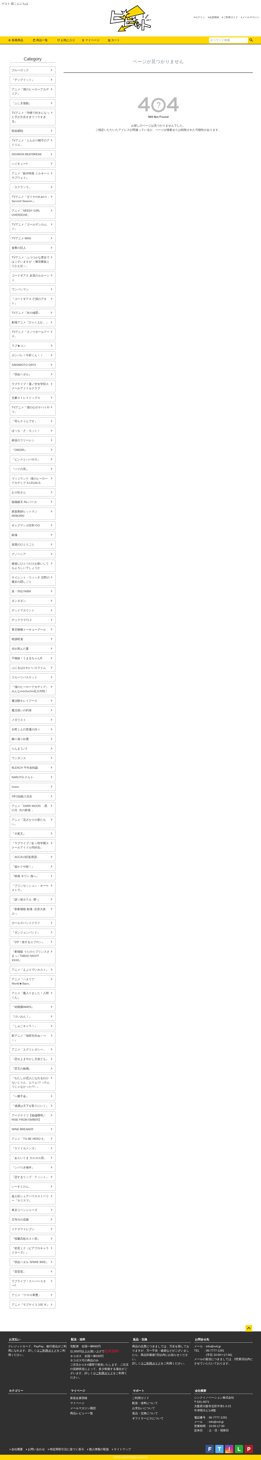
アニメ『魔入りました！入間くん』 (30, 995)
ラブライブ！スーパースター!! (29, 1283)
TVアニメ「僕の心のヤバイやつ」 (31, 409)
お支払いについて (143, 1408)
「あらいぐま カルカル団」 (29, 1157)
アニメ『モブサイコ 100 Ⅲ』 (31, 1304)
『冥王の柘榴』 (22, 1068)
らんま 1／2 (19, 748)
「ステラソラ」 (22, 187)
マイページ (92, 40)
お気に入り (68, 40)
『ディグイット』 (23, 79)
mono (15, 786)
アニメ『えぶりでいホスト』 (30, 969)
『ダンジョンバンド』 (26, 932)
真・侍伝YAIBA (21, 591)
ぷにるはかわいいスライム (29, 667)
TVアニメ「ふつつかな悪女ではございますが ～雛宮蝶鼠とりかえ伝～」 (31, 262)
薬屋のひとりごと (23, 544)
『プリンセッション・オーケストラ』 (30, 888)
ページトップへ (249, 1328)
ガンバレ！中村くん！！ (27, 355)
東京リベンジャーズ (24, 1210)
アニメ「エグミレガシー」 (29, 1049)
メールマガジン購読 (83, 1408)
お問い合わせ (36, 1449)
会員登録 (214, 17)
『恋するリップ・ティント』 (30, 1177)
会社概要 (200, 1390)
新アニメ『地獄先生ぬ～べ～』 (29, 1037)
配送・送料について (145, 1403)
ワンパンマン (20, 289)
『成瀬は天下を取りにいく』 (30, 1105)
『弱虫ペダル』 (22, 374)
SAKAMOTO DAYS (24, 364)
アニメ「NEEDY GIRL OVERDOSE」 (26, 212)
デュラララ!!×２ (22, 620)
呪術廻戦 (17, 130)
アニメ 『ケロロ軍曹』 (26, 1295)
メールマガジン (250, 17)
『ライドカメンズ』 (24, 1148)
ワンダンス (19, 758)
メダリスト (19, 719)
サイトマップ (122, 1449)
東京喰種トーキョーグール (29, 629)
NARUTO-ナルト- (23, 777)
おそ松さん (19, 492)
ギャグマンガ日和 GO (26, 525)
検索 (251, 40)
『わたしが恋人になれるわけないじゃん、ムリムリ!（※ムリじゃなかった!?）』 (31, 1082)
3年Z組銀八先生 (22, 796)
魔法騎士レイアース (24, 700)
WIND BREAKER (22, 1129)
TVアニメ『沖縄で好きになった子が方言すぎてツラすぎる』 (31, 117)
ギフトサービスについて (148, 1418)
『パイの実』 (20, 469)
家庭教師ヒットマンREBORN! (24, 513)
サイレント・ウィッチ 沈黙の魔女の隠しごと (31, 579)
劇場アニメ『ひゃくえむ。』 (30, 322)
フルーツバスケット (24, 677)
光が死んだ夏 (20, 648)
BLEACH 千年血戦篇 (25, 767)
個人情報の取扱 (99, 1449)
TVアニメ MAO (21, 238)
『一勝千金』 (20, 1096)
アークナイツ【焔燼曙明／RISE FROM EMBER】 (29, 1117)
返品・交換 (140, 1339)
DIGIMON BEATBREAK (27, 154)
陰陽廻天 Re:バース (24, 502)
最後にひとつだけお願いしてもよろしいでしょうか (30, 565)
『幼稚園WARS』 (23, 1007)
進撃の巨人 (19, 247)
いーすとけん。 (22, 1186)
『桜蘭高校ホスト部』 (26, 1238)
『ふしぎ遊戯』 (22, 103)
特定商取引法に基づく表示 (67, 1449)
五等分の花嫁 (20, 1219)
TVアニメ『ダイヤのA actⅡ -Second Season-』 (30, 199)
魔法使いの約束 (22, 710)
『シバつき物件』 (23, 1167)
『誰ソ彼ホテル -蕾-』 (26, 899)
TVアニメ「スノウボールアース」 (31, 334)
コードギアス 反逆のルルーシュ (31, 277)
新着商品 (17, 40)
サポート (138, 1390)
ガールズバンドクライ (26, 923)
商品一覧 (42, 40)
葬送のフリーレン (23, 440)
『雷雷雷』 (19, 1271)
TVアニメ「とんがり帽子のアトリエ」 (31, 142)
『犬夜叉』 (19, 833)
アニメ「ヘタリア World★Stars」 (23, 981)
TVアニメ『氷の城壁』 (26, 312)
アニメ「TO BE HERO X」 (29, 1138)
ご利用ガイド (230, 17)
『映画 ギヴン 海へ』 (25, 876)
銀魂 (14, 535)
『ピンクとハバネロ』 (26, 459)
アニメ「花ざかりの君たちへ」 (29, 822)
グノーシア (19, 554)
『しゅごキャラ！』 (24, 1026)
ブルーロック (20, 70)
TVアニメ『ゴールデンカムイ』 (29, 226)
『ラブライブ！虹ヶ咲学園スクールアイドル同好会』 (30, 845)
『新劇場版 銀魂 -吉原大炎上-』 (29, 911)
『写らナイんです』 (24, 421)
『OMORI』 (19, 449)
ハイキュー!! (20, 163)
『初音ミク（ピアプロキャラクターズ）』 (30, 1250)
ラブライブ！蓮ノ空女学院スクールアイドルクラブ (30, 386)
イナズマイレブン (23, 1229)
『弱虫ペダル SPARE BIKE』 (30, 1262)
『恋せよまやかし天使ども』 (30, 1059)
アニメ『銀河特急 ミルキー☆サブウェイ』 (31, 175)
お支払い (14, 1339)
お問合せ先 (202, 1339)
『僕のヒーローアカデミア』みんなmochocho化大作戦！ (30, 689)
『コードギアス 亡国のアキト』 (29, 301)
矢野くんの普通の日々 (26, 729)
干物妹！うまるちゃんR (27, 658)
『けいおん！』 (22, 1016)
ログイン (200, 17)
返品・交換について (145, 1413)
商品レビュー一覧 (81, 1413)
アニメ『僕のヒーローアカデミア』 (30, 91)
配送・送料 (78, 1339)
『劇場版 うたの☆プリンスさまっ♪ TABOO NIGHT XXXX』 (31, 956)
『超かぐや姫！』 (23, 866)
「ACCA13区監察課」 (26, 857)
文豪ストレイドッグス (26, 397)
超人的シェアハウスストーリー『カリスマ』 (30, 1198)
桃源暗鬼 (17, 639)
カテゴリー (16, 1390)
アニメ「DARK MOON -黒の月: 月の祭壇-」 (29, 808)
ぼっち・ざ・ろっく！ (26, 430)
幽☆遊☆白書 (20, 739)
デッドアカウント (23, 610)
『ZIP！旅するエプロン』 (28, 942)
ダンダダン (19, 600)
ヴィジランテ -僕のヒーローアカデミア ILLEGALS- (30, 480)
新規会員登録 (78, 1398)
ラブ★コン (19, 345)
